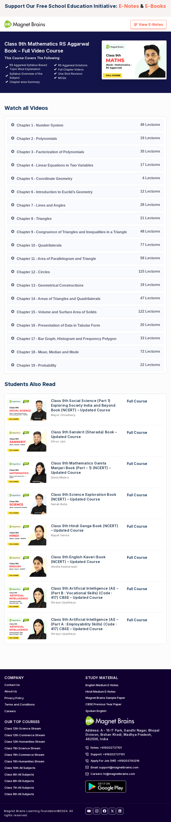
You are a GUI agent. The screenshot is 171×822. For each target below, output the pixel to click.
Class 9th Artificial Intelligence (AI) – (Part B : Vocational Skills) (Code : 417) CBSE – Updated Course (84, 593)
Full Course (137, 401)
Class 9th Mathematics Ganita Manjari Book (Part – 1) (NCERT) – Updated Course (81, 468)
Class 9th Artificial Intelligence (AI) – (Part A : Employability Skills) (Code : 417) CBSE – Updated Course (84, 624)
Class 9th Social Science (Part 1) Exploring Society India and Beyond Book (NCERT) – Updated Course (83, 405)
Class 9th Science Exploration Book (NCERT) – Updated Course (83, 496)
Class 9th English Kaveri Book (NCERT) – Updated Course (78, 559)
